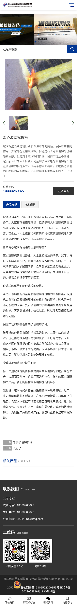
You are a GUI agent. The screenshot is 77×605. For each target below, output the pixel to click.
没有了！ (18, 448)
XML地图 (49, 591)
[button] (35, 41)
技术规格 (30, 204)
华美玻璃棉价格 (22, 442)
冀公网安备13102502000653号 (40, 587)
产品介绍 (11, 204)
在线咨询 (63, 191)
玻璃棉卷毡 (29, 602)
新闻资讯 (48, 602)
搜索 (72, 49)
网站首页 (9, 602)
